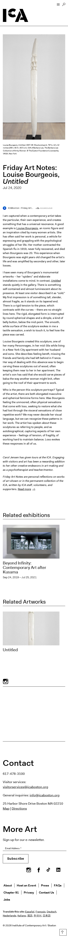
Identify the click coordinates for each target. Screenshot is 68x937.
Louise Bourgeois (27, 228)
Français (41, 911)
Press (45, 885)
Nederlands (9, 915)
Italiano (21, 915)
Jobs (6, 899)
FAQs (58, 885)
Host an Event (26, 885)
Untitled (10, 650)
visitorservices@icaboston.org (25, 787)
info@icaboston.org (44, 795)
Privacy (29, 892)
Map (6, 808)
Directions (19, 808)
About (7, 885)
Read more (24, 489)
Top (62, 931)
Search (63, 5)
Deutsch (51, 911)
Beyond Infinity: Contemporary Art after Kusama (24, 567)
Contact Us (46, 892)
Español (29, 911)
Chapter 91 (11, 892)
